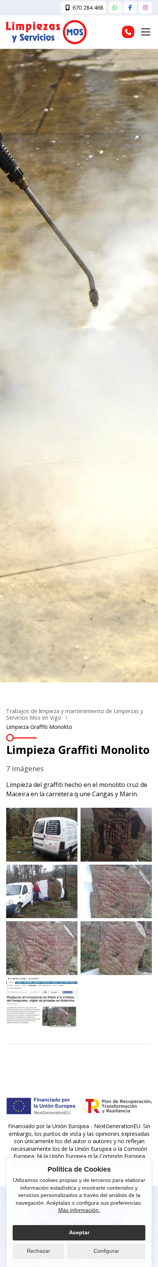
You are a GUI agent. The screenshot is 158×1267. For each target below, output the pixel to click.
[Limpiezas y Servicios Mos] (46, 32)
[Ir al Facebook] (130, 7)
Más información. (79, 1210)
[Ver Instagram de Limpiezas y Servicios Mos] (145, 7)
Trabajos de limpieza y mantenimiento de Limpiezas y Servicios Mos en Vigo (74, 714)
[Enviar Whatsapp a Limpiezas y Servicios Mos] (115, 7)
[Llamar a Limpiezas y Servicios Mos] (128, 32)
